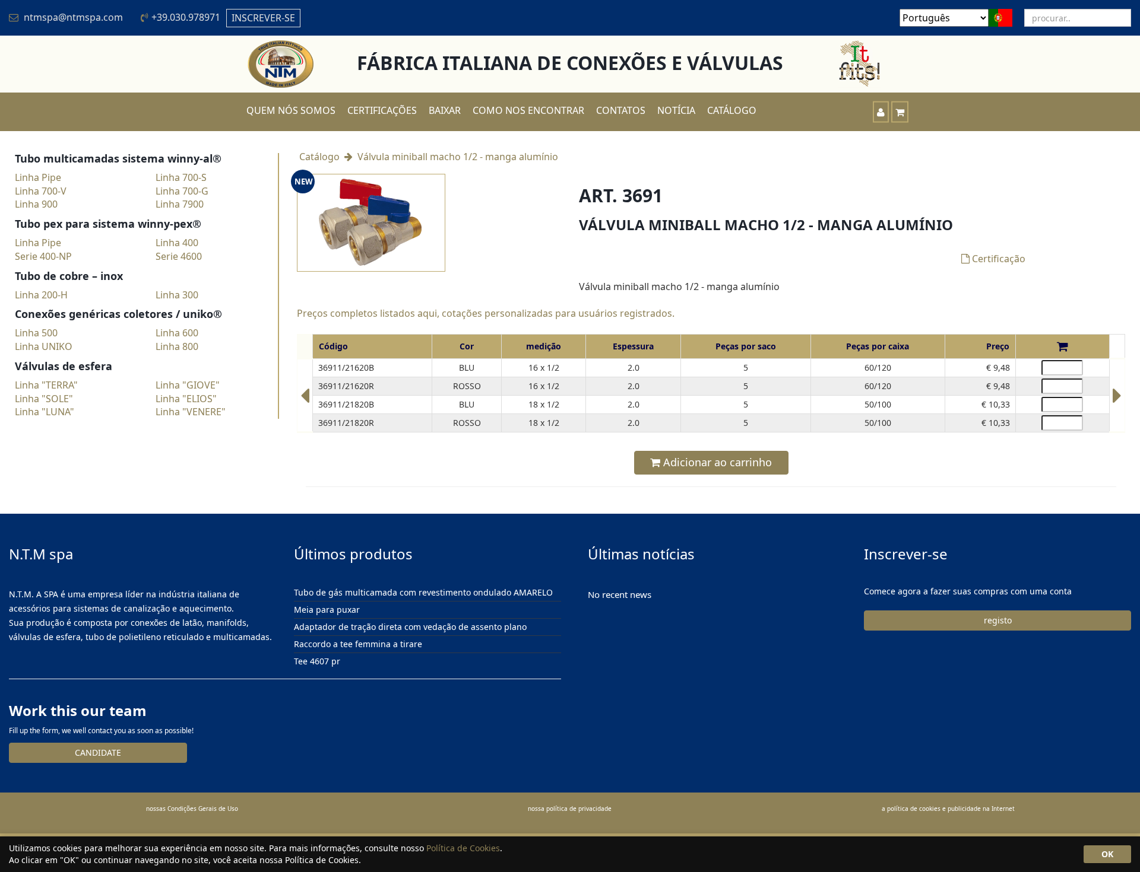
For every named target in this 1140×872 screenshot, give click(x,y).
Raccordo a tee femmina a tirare (358, 644)
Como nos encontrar (528, 110)
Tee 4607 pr (317, 661)
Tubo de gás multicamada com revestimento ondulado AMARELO (423, 592)
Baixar (445, 110)
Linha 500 (36, 332)
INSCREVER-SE (263, 17)
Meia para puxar (327, 609)
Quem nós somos (290, 110)
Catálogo (731, 110)
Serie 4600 (179, 256)
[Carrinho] (899, 111)
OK (1107, 854)
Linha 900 (36, 204)
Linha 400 (177, 242)
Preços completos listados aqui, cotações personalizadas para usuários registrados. (485, 313)
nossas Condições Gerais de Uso (192, 808)
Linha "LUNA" (44, 411)
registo (998, 620)
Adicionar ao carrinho (716, 462)
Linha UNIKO (43, 346)
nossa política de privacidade (570, 808)
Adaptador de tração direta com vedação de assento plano (410, 626)
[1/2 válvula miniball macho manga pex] (304, 401)
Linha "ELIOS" (186, 398)
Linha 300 (177, 294)
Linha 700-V (40, 191)
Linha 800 (177, 346)
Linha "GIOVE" (188, 385)
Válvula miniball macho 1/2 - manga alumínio (457, 156)
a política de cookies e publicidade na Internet (948, 808)
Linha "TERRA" (46, 385)
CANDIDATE (98, 752)
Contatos (620, 110)
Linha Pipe (38, 177)
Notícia (676, 110)
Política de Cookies (463, 848)
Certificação (997, 258)
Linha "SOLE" (44, 398)
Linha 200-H (41, 294)
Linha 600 (177, 332)
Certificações (382, 110)
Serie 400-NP (43, 256)
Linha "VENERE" (191, 411)
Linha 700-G (182, 191)
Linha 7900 (180, 204)
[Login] (881, 111)
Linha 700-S (181, 177)
